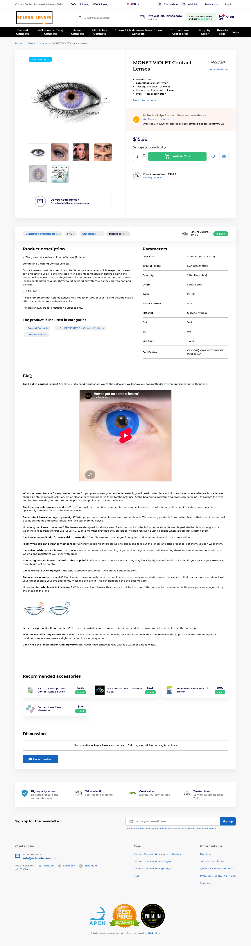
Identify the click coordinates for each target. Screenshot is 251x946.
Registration (211, 4)
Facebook (69, 865)
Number (137, 156)
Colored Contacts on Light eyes (153, 868)
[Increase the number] (144, 154)
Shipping (84, 4)
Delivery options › (153, 177)
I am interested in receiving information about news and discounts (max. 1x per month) (171, 828)
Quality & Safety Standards (216, 868)
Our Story (205, 854)
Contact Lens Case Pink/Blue (49, 709)
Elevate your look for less (154, 794)
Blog (136, 875)
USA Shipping (100, 4)
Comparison (171, 4)
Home (18, 43)
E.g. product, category (97, 17)
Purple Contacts (37, 334)
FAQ (73, 4)
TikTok (24, 869)
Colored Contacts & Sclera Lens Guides (157, 854)
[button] (105, 98)
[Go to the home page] (34, 17)
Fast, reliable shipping (99, 794)
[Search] (80, 18)
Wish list (192, 4)
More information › (144, 100)
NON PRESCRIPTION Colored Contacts (81, 328)
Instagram (91, 865)
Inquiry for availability (152, 147)
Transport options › (158, 119)
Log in (228, 4)
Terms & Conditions (212, 861)
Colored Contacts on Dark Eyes (152, 861)
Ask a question (42, 759)
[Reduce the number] (144, 159)
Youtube (49, 865)
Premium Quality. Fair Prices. (218, 875)
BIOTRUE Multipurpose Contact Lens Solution (52, 690)
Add (82, 692)
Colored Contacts (37, 43)
